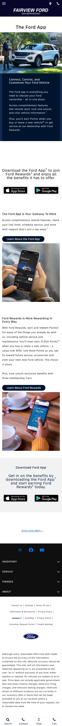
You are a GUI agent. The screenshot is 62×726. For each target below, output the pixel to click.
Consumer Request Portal (22, 624)
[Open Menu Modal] (4, 3)
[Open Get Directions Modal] (50, 3)
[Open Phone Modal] (58, 3)
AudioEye (29, 618)
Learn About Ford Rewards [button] (24, 388)
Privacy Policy (45, 612)
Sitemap (29, 605)
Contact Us (16, 605)
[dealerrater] (20, 550)
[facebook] (31, 550)
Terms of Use (42, 605)
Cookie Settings (45, 624)
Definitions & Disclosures (22, 612)
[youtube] (42, 550)
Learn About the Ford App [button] (23, 239)
